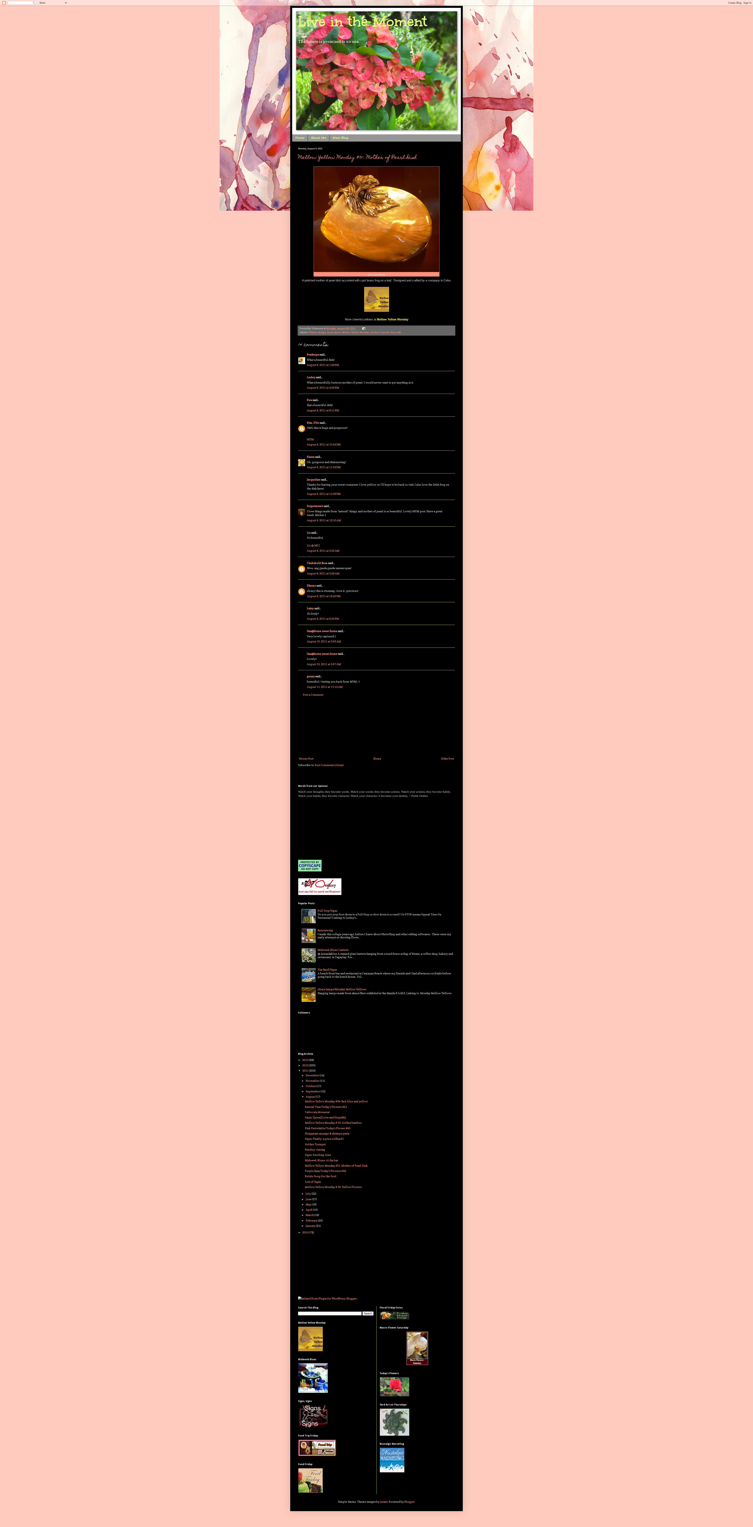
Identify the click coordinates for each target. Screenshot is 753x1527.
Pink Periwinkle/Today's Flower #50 (327, 1128)
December (313, 1075)
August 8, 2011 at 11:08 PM (324, 493)
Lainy (310, 608)
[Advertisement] (376, 726)
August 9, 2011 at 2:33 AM (323, 550)
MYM (310, 439)
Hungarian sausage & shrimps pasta (327, 1133)
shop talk (395, 332)
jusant (384, 1501)
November (313, 1080)
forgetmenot (315, 506)
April (309, 1209)
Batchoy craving (315, 1149)
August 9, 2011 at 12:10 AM (324, 520)
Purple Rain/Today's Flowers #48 (325, 1170)
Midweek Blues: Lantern (333, 949)
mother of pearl (379, 332)
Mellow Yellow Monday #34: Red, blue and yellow (336, 1101)
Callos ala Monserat (317, 1112)
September (313, 1091)
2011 (305, 1070)
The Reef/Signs (327, 969)
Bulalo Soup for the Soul (320, 1176)
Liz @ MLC (313, 545)
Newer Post (306, 758)
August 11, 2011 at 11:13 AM (325, 686)
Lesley (311, 377)
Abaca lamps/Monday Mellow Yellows (342, 989)
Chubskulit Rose (317, 563)
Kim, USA (313, 422)
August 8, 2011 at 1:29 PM (323, 364)
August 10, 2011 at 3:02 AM (324, 641)
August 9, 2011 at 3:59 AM (323, 573)
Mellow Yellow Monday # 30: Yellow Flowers (333, 1187)
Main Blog (340, 138)
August (311, 1096)
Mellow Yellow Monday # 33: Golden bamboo (333, 1122)
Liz (309, 532)
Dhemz (311, 585)
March (310, 1215)
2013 (305, 1060)
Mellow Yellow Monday (355, 332)
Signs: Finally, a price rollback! (324, 1138)
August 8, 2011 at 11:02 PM (324, 467)
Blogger (409, 1501)
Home (300, 138)
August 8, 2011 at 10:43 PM (324, 444)
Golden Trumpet (315, 1144)
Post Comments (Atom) (329, 765)
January (311, 1225)
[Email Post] (363, 328)
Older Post (447, 758)
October (311, 1086)
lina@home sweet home (322, 631)
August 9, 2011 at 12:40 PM (324, 596)
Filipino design (317, 332)
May (309, 1204)
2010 (305, 1232)
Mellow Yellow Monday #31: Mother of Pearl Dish (357, 157)
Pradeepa (313, 354)
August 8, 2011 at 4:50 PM (323, 387)
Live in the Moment (362, 21)
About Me (318, 138)
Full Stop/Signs (327, 910)
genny (311, 676)
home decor (334, 332)
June (309, 1199)
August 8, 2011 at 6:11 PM (323, 410)
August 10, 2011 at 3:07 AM (324, 664)
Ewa (309, 400)
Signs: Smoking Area (318, 1154)
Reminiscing (325, 930)
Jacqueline (313, 479)
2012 (305, 1065)
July (309, 1193)
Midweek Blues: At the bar (321, 1160)
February (312, 1220)
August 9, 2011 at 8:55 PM (323, 618)
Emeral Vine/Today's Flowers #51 (326, 1106)
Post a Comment (313, 694)
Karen (311, 456)
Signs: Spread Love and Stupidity (325, 1117)
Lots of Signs (313, 1181)
